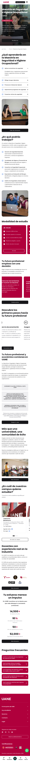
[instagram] (5, 732)
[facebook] (2, 732)
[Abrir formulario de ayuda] (15, 758)
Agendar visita (7, 529)
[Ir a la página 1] (14, 535)
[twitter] (9, 732)
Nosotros (4, 714)
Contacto (5, 718)
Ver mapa (5, 531)
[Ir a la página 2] (15, 535)
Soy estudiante (6, 710)
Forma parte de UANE (8, 706)
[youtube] (12, 732)
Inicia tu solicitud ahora (15, 737)
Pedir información (20, 2)
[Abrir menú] (27, 2)
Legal (3, 721)
